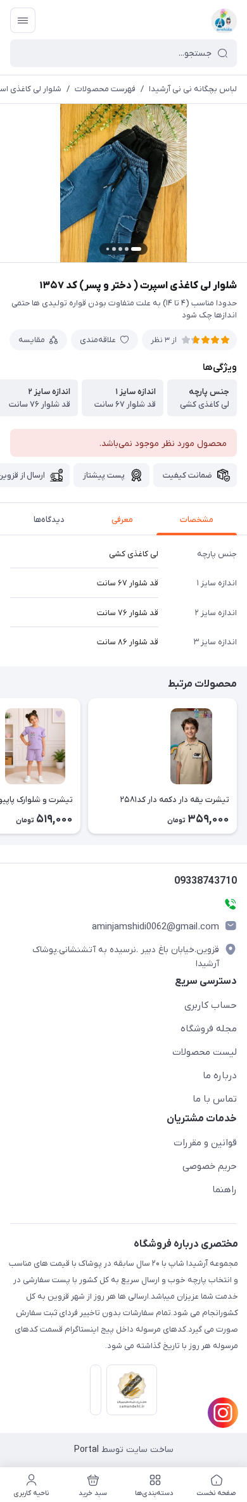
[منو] (22, 20)
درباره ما (220, 1075)
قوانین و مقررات (205, 1142)
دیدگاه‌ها (49, 519)
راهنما (224, 1189)
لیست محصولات (204, 1052)
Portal (86, 1450)
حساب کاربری (210, 1005)
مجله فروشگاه (208, 1028)
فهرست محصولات (105, 89)
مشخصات (196, 519)
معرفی (122, 519)
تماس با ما (215, 1099)
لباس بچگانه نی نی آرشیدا (193, 89)
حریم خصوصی (209, 1166)
